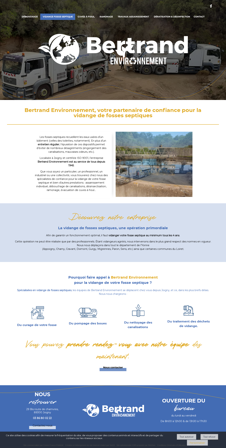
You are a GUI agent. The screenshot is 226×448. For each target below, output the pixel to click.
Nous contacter (113, 367)
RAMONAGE (106, 17)
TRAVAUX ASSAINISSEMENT (133, 17)
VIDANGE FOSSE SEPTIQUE (58, 17)
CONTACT (199, 17)
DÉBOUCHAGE (30, 17)
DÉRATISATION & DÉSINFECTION (172, 17)
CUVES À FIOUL (86, 17)
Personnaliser (197, 442)
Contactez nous (42, 425)
